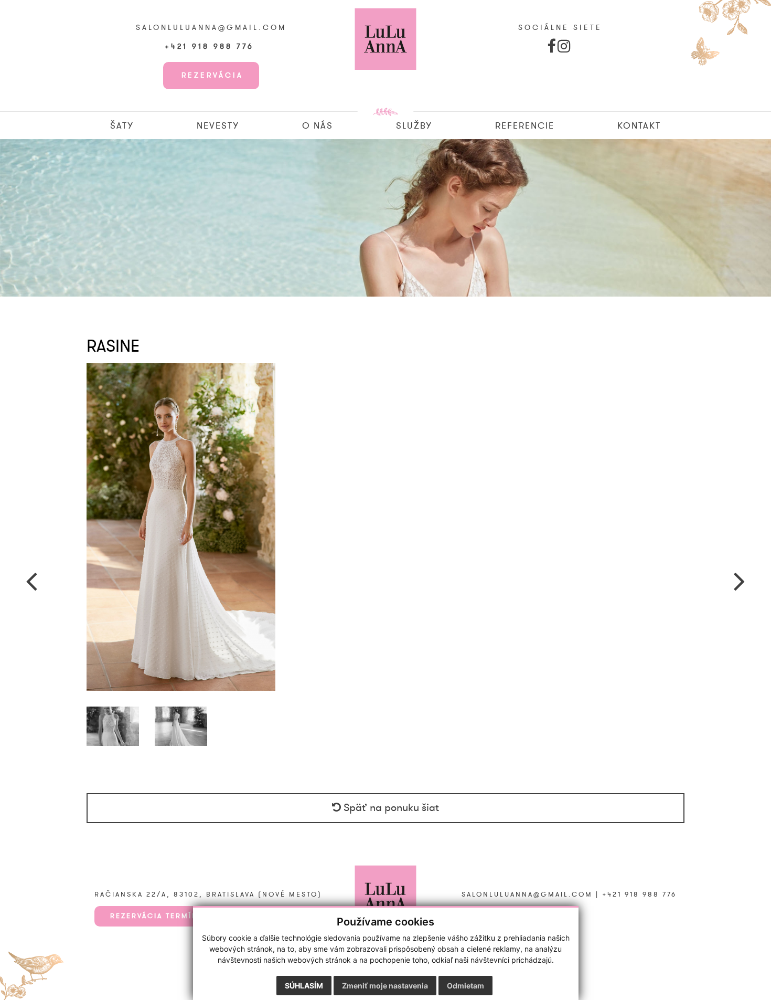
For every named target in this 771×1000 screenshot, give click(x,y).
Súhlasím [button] (304, 985)
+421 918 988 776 (211, 46)
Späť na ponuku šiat (390, 808)
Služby (414, 126)
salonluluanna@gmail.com (211, 28)
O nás (317, 126)
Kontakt (639, 126)
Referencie (524, 126)
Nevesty (218, 126)
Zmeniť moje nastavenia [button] (385, 985)
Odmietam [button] (465, 985)
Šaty (122, 126)
